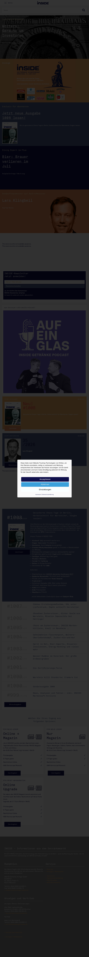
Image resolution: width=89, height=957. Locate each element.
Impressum (38, 494)
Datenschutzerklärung (48, 494)
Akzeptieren (45, 479)
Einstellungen (45, 489)
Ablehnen (45, 484)
